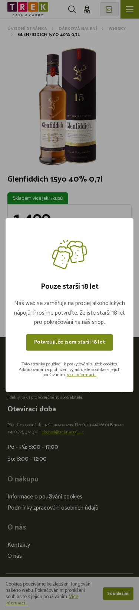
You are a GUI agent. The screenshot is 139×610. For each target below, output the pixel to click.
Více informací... (81, 374)
